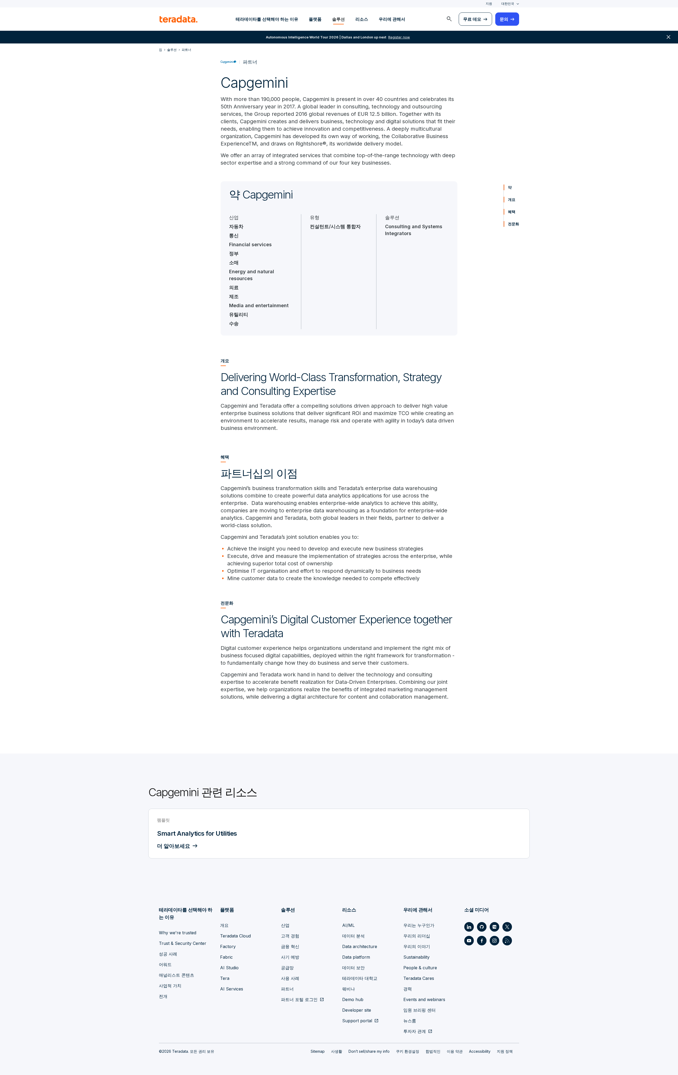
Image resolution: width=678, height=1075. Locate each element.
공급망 (287, 967)
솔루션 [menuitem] (338, 19)
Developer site (356, 1010)
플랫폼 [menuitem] (315, 19)
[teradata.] (178, 19)
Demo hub (352, 999)
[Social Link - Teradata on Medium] (494, 927)
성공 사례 (168, 954)
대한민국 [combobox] (507, 4)
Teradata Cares (418, 978)
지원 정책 (505, 1051)
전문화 (513, 224)
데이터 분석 (353, 936)
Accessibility (479, 1051)
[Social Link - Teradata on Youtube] (469, 940)
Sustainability (416, 957)
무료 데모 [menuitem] (472, 19)
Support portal (357, 1020)
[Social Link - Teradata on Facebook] (482, 940)
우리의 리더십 (416, 936)
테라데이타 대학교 (359, 978)
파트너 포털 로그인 (299, 999)
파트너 (287, 989)
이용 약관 (455, 1051)
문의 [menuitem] (504, 19)
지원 (489, 4)
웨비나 (348, 989)
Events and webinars (424, 999)
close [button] (668, 37)
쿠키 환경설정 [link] (407, 1051)
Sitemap (318, 1051)
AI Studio (229, 967)
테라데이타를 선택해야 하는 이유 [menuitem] (267, 19)
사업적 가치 (170, 985)
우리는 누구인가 (418, 925)
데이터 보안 (353, 967)
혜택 (511, 211)
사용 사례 (290, 978)
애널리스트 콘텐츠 (176, 975)
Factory (228, 946)
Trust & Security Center (182, 943)
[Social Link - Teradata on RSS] (507, 940)
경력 (407, 989)
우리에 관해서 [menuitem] (392, 19)
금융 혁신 (290, 946)
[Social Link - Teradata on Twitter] (507, 927)
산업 (285, 925)
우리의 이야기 (416, 946)
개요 (511, 199)
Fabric (226, 957)
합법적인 (433, 1051)
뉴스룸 (409, 1020)
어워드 (165, 964)
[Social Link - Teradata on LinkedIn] (469, 927)
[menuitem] (449, 19)
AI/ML (348, 925)
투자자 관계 (414, 1031)
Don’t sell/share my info (369, 1051)
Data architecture (359, 946)
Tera (224, 978)
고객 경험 (290, 936)
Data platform (356, 957)
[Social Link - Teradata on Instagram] (494, 940)
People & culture (420, 967)
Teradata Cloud (235, 936)
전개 (163, 996)
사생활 (336, 1051)
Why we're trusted (177, 932)
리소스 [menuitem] (361, 19)
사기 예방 (290, 957)
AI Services (231, 989)
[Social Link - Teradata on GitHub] (482, 927)
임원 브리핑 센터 (419, 1010)
